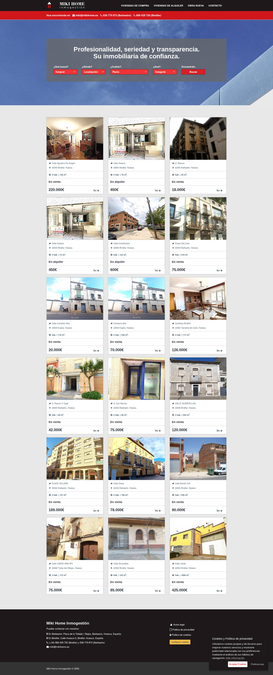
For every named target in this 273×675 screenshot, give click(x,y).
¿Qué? (157, 66)
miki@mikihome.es (87, 15)
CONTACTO (215, 5)
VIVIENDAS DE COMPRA (135, 5)
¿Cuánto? (115, 66)
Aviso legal (179, 624)
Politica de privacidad (183, 629)
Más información (235, 658)
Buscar (193, 71)
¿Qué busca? (61, 66)
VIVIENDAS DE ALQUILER (168, 5)
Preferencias (257, 664)
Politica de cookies (181, 634)
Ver (95, 190)
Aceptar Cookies (237, 664)
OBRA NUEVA (196, 5)
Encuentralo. (189, 66)
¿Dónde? (87, 66)
